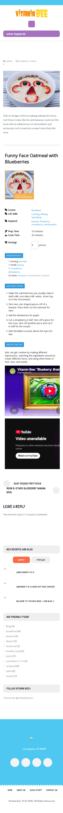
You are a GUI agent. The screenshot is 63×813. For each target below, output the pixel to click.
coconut (21, 275)
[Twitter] (36, 762)
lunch (9, 656)
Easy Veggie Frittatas (27, 483)
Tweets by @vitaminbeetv (18, 697)
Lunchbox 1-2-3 (15, 661)
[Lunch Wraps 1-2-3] (8, 571)
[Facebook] (14, 762)
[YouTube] (25, 762)
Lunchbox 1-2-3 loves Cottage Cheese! (35, 586)
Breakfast (36, 210)
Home (10, 790)
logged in (21, 514)
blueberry (45, 221)
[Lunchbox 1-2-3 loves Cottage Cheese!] (8, 586)
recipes (33, 61)
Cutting (35, 214)
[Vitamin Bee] (31, 13)
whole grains (50, 224)
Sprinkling (36, 217)
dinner (9, 641)
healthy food (13, 651)
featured (11, 646)
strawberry (37, 224)
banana (35, 221)
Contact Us (51, 790)
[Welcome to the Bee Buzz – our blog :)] (8, 600)
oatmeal (23, 261)
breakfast (23, 61)
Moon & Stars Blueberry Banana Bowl (26, 490)
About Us (21, 790)
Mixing (44, 214)
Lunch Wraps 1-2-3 (25, 572)
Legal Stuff (36, 790)
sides (9, 671)
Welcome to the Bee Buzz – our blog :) (35, 601)
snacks (10, 676)
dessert (10, 636)
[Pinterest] (47, 762)
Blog (8, 626)
